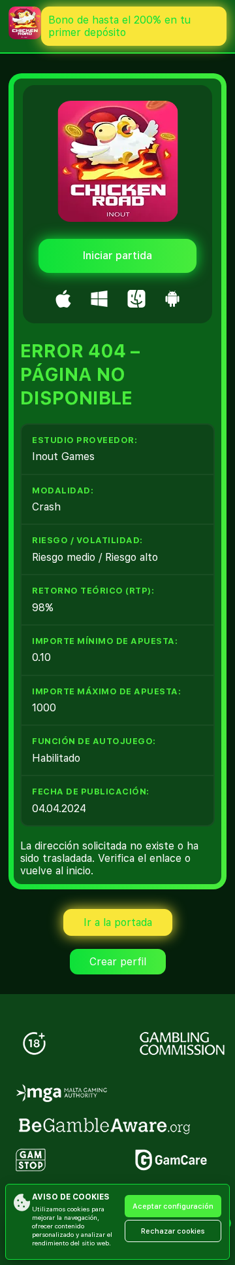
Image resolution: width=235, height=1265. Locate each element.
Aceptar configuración (173, 1206)
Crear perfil (117, 961)
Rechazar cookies (173, 1231)
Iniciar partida (117, 255)
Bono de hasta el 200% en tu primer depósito (119, 26)
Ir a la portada (118, 922)
